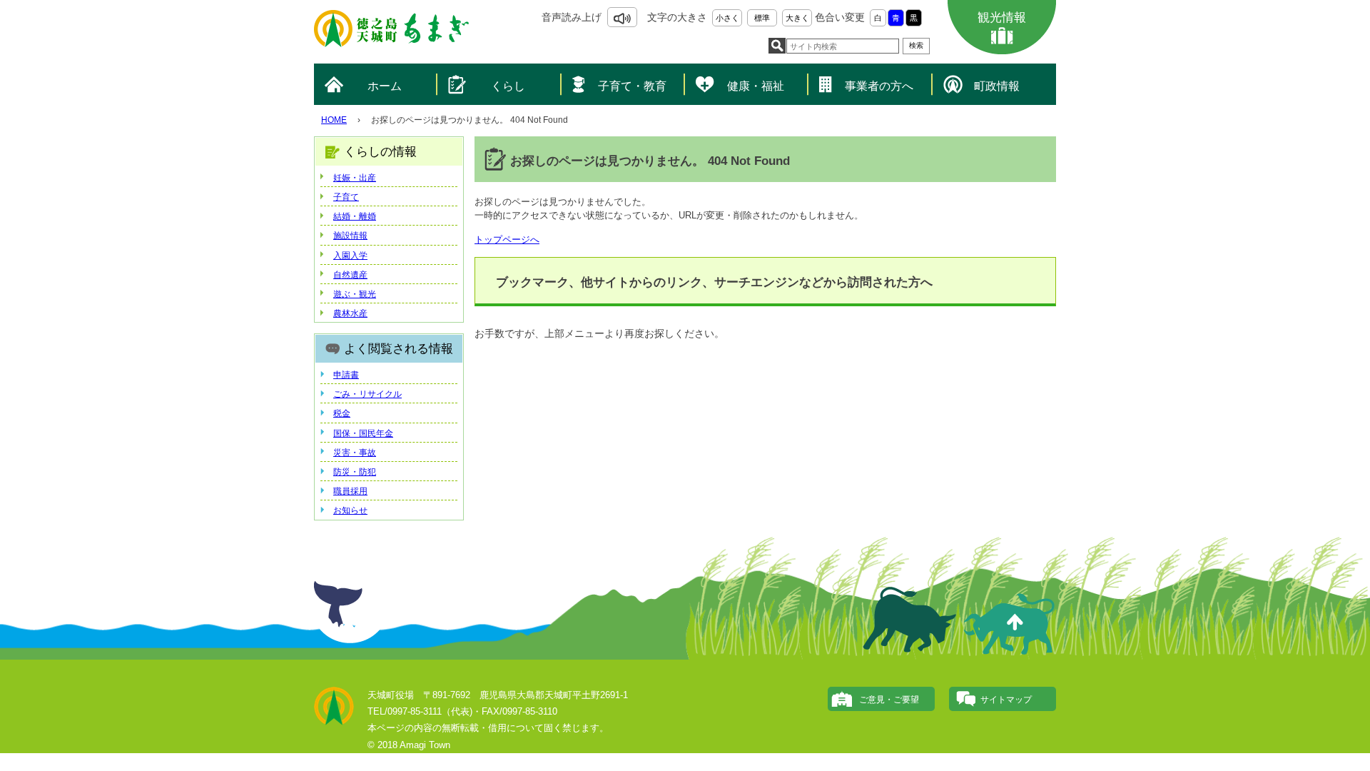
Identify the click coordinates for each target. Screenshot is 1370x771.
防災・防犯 (354, 472)
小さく (727, 18)
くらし (508, 86)
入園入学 (350, 256)
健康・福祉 (755, 86)
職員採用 (350, 491)
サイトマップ (1006, 700)
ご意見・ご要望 (889, 700)
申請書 (346, 375)
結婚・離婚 (354, 216)
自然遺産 (350, 275)
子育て (346, 197)
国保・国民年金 (363, 433)
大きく (797, 18)
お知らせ (350, 510)
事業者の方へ (879, 86)
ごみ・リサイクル (367, 394)
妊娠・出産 (354, 178)
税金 (341, 413)
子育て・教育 (632, 86)
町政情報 (997, 86)
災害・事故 (354, 453)
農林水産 (350, 313)
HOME (334, 120)
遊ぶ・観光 (354, 294)
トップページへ (507, 239)
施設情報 (350, 236)
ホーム (384, 86)
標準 (762, 18)
